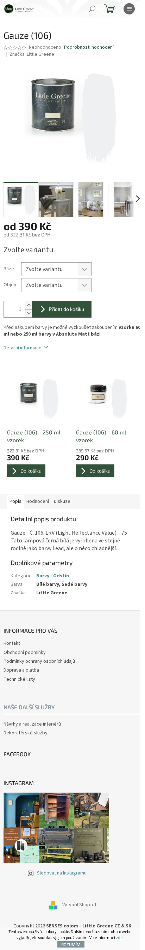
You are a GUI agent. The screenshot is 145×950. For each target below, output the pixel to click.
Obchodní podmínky (25, 652)
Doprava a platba (21, 670)
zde (119, 938)
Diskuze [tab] (62, 501)
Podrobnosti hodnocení (89, 47)
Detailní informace (23, 347)
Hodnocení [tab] (37, 501)
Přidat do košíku (66, 309)
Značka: (32, 54)
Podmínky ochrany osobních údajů (39, 661)
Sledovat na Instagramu (62, 873)
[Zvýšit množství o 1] (28, 305)
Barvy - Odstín (52, 575)
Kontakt (12, 643)
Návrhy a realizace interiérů (32, 724)
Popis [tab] (15, 501)
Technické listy (19, 679)
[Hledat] (92, 9)
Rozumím (71, 944)
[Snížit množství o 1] (28, 313)
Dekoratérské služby (26, 733)
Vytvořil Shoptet (79, 904)
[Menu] (129, 9)
